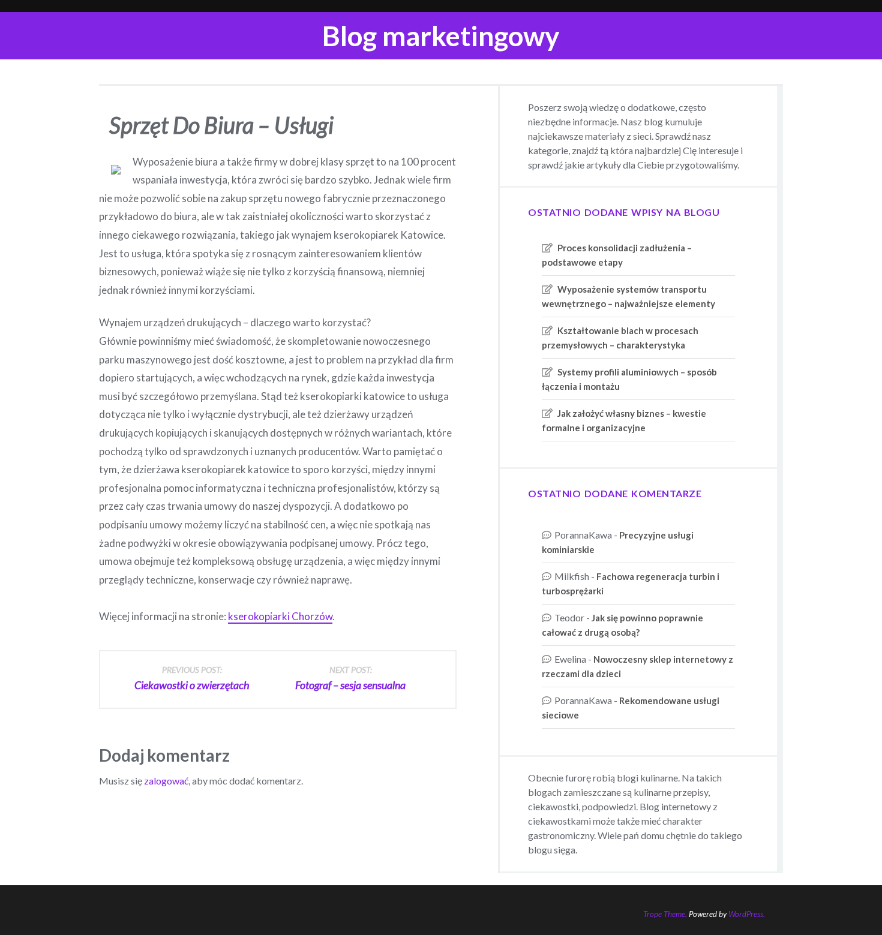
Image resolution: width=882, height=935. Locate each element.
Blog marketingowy (441, 35)
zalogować (166, 780)
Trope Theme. (665, 914)
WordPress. (746, 914)
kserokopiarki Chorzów (280, 616)
